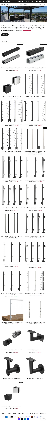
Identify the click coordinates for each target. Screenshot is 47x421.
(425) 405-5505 (23, 4)
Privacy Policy (35, 413)
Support (14, 413)
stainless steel (8, 25)
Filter (5, 41)
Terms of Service (42, 413)
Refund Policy (28, 413)
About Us (4, 413)
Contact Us (9, 413)
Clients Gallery (5, 34)
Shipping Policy (21, 413)
